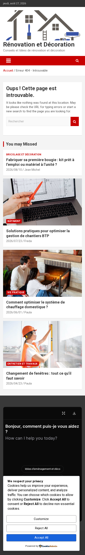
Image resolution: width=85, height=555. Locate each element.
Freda (28, 241)
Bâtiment (13, 221)
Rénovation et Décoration (39, 44)
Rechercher (75, 121)
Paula (28, 312)
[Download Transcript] (74, 413)
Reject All (41, 528)
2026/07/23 (14, 241)
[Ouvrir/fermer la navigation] (8, 60)
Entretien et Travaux (22, 363)
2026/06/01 (14, 312)
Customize (41, 519)
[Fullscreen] (63, 413)
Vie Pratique (15, 292)
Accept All (41, 537)
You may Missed (21, 144)
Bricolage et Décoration (23, 154)
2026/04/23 (14, 383)
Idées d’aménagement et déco (42, 468)
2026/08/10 (14, 169)
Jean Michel (32, 169)
